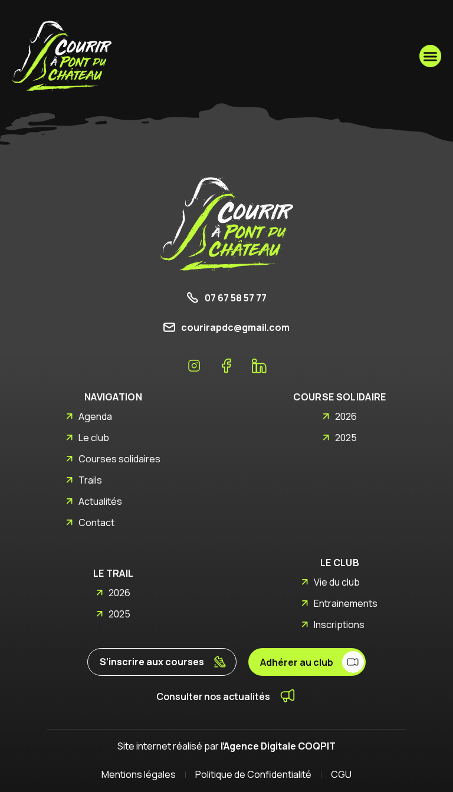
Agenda (95, 416)
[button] (430, 56)
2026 (346, 416)
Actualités (100, 501)
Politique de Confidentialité (253, 774)
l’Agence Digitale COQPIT (278, 746)
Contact (96, 522)
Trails (90, 480)
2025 (346, 437)
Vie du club (337, 582)
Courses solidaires (119, 459)
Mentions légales (138, 774)
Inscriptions (339, 624)
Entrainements (346, 603)
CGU (341, 774)
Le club (93, 437)
